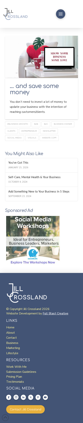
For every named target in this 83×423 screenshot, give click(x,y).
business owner (63, 124)
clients (11, 131)
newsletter (49, 131)
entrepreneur (29, 131)
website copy (49, 137)
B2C (46, 124)
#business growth (17, 124)
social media (14, 137)
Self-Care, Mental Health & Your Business (34, 177)
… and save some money (34, 89)
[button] (60, 14)
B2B (36, 124)
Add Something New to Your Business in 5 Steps (38, 191)
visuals (32, 137)
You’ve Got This (18, 162)
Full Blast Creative (55, 313)
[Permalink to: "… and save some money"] (41, 57)
